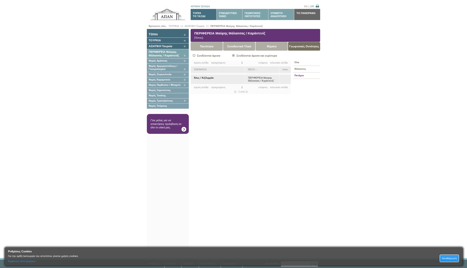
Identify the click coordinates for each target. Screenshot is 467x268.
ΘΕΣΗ (251, 69)
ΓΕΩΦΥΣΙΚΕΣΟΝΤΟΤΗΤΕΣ (252, 15)
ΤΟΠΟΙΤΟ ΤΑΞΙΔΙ (199, 15)
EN (306, 6)
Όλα (296, 62)
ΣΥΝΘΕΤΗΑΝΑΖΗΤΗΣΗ (278, 15)
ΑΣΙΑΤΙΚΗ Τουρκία (194, 26)
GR (312, 6)
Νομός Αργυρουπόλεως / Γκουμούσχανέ (163, 67)
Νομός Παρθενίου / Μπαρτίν (165, 85)
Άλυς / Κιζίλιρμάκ (204, 77)
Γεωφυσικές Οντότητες (304, 46)
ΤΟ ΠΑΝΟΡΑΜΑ (306, 13)
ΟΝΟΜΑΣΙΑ (200, 69)
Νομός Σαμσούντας (160, 90)
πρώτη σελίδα (201, 62)
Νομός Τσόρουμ (158, 106)
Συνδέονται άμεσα (208, 55)
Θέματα (272, 46)
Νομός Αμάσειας (158, 60)
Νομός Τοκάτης (157, 95)
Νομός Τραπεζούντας (161, 100)
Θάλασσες (300, 69)
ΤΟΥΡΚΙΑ (174, 26)
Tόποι (153, 34)
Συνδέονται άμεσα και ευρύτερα (256, 55)
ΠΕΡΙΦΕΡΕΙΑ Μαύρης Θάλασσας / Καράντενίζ (236, 26)
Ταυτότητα (206, 46)
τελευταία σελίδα (279, 62)
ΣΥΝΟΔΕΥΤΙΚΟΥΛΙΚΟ (228, 15)
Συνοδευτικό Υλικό (239, 46)
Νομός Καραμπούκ (159, 79)
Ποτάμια (299, 75)
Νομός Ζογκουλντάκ (160, 74)
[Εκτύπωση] (317, 6)
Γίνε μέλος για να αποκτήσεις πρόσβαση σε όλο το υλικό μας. (166, 124)
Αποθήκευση (449, 258)
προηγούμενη (218, 62)
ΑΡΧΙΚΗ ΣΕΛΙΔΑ (200, 6)
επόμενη (262, 62)
